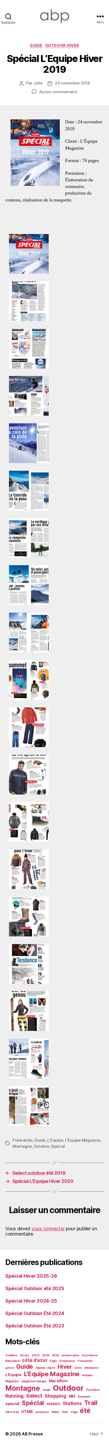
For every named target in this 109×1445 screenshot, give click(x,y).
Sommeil (84, 1396)
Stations (72, 1403)
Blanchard (12, 1361)
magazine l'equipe (33, 1381)
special (12, 1403)
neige (47, 1390)
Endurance (67, 1361)
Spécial (58, 1146)
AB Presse (32, 1434)
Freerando (22, 1140)
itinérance (91, 1368)
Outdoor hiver (62, 45)
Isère (78, 1368)
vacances (42, 1412)
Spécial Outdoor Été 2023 (34, 1326)
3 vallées (11, 1355)
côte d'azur (34, 1360)
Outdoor (41, 1146)
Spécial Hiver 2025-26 (31, 1276)
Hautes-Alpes (45, 1368)
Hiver (65, 1366)
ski (72, 1396)
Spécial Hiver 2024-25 (31, 1301)
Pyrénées (93, 1390)
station (53, 1403)
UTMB (27, 1411)
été (85, 1411)
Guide (36, 45)
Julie (37, 83)
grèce (9, 1368)
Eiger (53, 1361)
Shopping (55, 1396)
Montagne (22, 1146)
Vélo (65, 1412)
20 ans (24, 1355)
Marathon (58, 1381)
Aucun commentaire (58, 91)
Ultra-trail (12, 1412)
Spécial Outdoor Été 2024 (34, 1313)
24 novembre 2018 (72, 83)
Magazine (12, 1381)
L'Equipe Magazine (82, 1140)
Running (14, 1396)
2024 (45, 1355)
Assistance (90, 1355)
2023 (35, 1355)
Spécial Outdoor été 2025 (34, 1288)
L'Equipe (55, 1140)
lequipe (87, 1375)
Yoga (74, 1412)
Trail (90, 1403)
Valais (55, 1412)
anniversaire (70, 1355)
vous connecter (48, 1228)
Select (34, 1396)
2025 (55, 1355)
